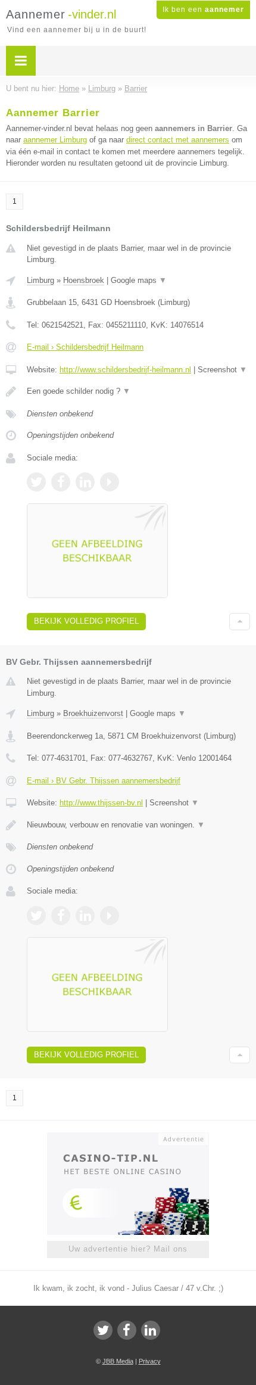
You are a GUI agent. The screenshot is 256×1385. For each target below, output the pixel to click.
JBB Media (117, 1361)
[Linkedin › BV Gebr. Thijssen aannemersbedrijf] (85, 915)
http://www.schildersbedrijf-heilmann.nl (125, 369)
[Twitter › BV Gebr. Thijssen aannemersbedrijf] (36, 915)
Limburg (40, 280)
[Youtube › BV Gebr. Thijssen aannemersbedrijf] (109, 915)
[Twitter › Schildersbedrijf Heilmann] (36, 481)
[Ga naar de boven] (239, 621)
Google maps (139, 280)
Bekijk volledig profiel (86, 621)
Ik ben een (203, 9)
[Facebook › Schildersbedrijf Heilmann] (60, 481)
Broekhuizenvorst (93, 713)
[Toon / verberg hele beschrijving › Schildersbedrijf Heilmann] (138, 391)
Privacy (150, 1361)
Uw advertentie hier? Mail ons (128, 1248)
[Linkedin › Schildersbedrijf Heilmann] (85, 481)
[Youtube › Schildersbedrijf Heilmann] (109, 481)
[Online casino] (128, 1138)
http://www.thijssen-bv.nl (101, 802)
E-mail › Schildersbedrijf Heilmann (85, 347)
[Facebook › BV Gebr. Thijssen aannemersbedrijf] (60, 915)
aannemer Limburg (55, 139)
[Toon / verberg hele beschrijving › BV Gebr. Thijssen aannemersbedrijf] (138, 825)
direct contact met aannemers (177, 139)
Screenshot (222, 369)
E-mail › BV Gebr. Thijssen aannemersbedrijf (103, 780)
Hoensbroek (83, 280)
